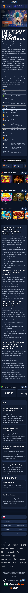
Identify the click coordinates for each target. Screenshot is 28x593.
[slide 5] (19, 25)
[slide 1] (9, 25)
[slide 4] (16, 25)
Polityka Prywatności (7, 525)
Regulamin (8, 521)
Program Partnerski (14, 533)
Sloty (8, 6)
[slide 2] (11, 25)
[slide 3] (14, 25)
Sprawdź (7, 22)
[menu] (2, 2)
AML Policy (7, 529)
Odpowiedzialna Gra (20, 525)
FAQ (20, 521)
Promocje (20, 529)
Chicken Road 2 (19, 6)
